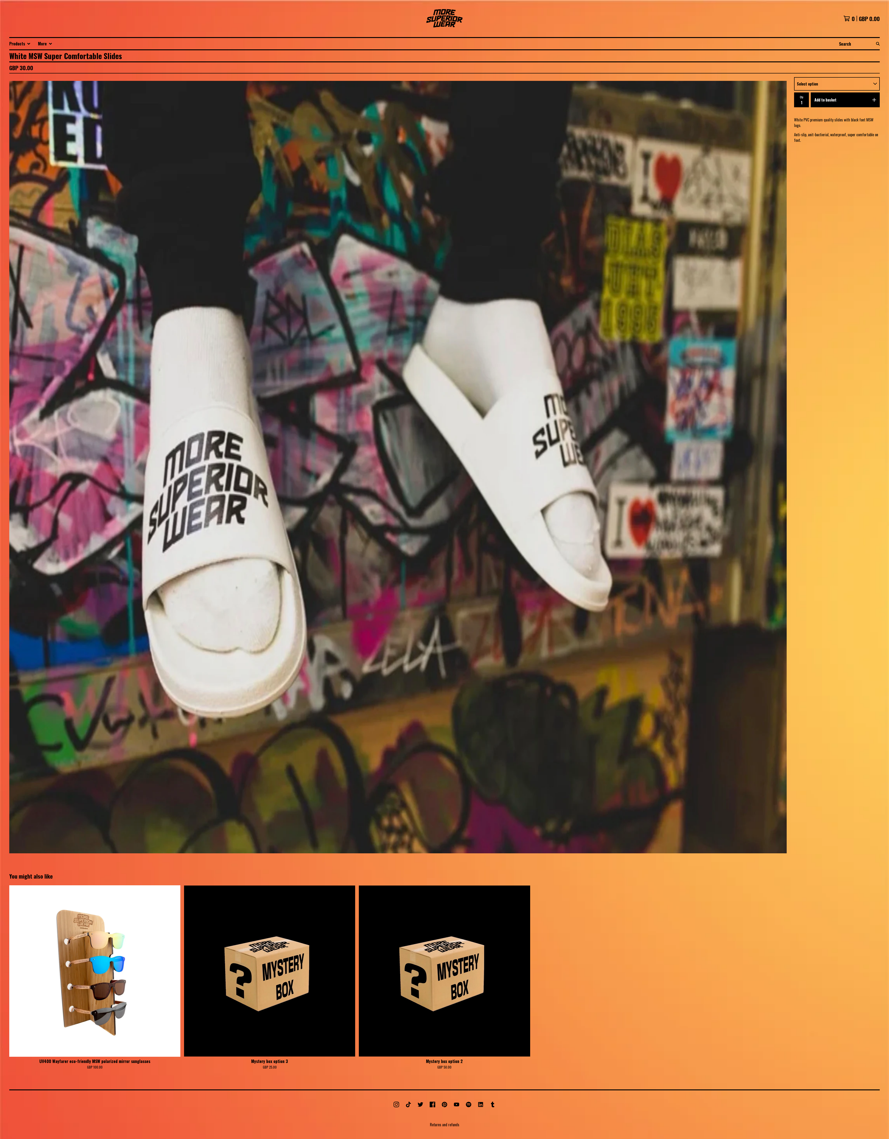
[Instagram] (396, 1104)
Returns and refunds (444, 1124)
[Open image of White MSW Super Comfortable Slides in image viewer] (398, 467)
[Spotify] (468, 1104)
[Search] (878, 43)
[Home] (444, 18)
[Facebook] (432, 1104)
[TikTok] (408, 1104)
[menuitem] (20, 43)
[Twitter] (420, 1104)
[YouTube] (456, 1104)
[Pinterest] (444, 1104)
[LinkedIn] (480, 1104)
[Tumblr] (493, 1104)
